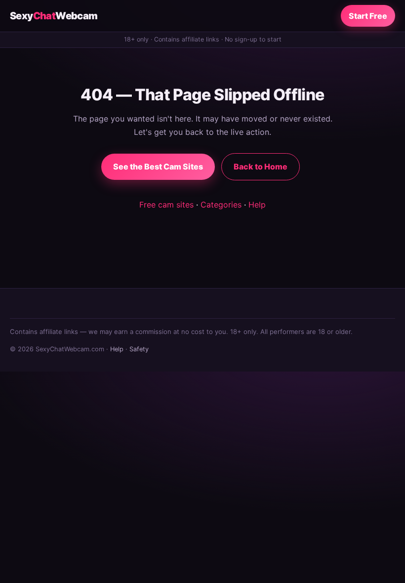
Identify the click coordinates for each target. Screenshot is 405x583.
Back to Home (260, 166)
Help (257, 204)
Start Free (368, 16)
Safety (139, 349)
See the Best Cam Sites (158, 166)
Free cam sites (166, 204)
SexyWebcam (54, 16)
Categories (221, 204)
